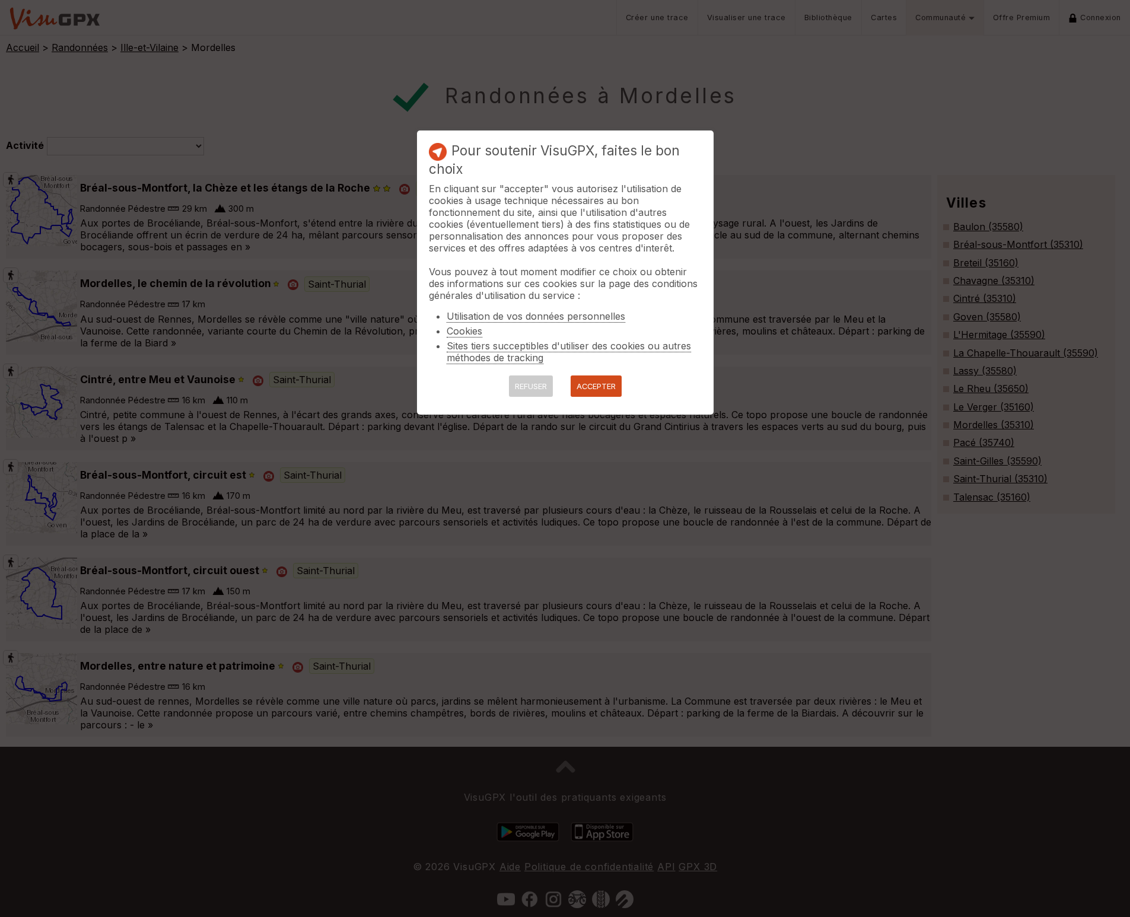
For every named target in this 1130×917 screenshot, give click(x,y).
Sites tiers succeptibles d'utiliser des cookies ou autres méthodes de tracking (569, 352)
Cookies (464, 331)
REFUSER (531, 386)
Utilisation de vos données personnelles (536, 316)
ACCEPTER (596, 386)
